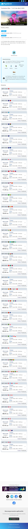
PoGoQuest (17, 527)
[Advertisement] (14, 48)
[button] (20, 1)
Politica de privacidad (14, 524)
